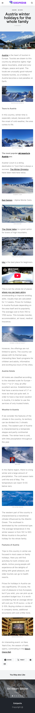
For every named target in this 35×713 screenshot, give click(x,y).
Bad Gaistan (7, 200)
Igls (3, 262)
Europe (14, 10)
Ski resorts (20, 685)
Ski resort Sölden (17, 688)
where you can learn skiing (14, 292)
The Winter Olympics (19, 169)
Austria (5, 55)
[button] (12, 696)
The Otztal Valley (9, 229)
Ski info (20, 10)
